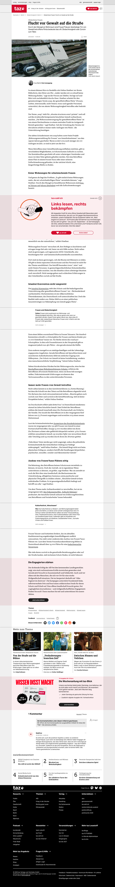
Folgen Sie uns (85, 788)
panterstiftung (86, 810)
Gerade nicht (93, 198)
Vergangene (63, 839)
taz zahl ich (85, 804)
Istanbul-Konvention (40, 288)
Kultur (15, 807)
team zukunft (40, 830)
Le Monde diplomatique (90, 836)
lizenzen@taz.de (26, 875)
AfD (37, 799)
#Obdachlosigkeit (60, 610)
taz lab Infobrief (41, 839)
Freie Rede (16, 842)
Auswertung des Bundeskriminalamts (69, 423)
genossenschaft (87, 801)
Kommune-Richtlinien (86, 873)
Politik (15, 799)
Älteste (85, 714)
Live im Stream (64, 836)
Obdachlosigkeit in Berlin (34, 15)
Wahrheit (16, 819)
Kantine (15, 859)
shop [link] (30, 2)
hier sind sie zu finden (49, 725)
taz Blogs (85, 831)
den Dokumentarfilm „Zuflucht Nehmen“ (60, 492)
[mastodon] (92, 789)
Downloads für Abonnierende (46, 865)
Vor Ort (61, 833)
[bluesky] (96, 789)
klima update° (17, 836)
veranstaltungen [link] (22, 2)
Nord (14, 816)
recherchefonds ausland (90, 807)
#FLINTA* (36, 613)
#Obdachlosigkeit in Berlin (46, 610)
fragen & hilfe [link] (36, 2)
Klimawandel (40, 807)
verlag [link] (15, 2)
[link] (29, 9)
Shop (15, 862)
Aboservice (40, 859)
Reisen (15, 856)
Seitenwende (91, 875)
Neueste (78, 714)
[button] (101, 8)
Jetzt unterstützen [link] (38, 600)
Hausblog (62, 801)
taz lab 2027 (63, 842)
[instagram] (100, 789)
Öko (14, 801)
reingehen (16, 844)
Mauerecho (17, 839)
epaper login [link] (97, 2)
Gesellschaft (17, 804)
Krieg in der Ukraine (42, 801)
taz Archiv (85, 839)
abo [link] (81, 2)
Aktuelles (62, 799)
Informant (62, 875)
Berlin (22, 15)
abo (83, 799)
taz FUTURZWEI (87, 833)
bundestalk (16, 830)
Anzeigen (16, 865)
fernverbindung (18, 833)
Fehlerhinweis (51, 618)
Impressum (79, 875)
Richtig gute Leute (42, 804)
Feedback (39, 856)
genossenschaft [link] (87, 2)
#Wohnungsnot (71, 610)
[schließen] (100, 198)
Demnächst (62, 830)
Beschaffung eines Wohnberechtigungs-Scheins (48, 369)
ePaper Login (40, 862)
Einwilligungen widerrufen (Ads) (69, 878)
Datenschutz (70, 875)
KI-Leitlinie (97, 873)
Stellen (61, 807)
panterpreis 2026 (87, 813)
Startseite (16, 15)
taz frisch (39, 833)
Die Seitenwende (64, 804)
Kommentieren (41, 618)
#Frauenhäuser (32, 610)
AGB (85, 875)
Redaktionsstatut (72, 873)
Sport (15, 810)
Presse (61, 810)
